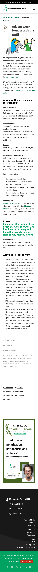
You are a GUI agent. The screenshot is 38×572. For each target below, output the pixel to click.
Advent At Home (18, 355)
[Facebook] (8, 567)
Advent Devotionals (18, 358)
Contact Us (30, 2)
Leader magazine (12, 77)
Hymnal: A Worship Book (12, 203)
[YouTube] (30, 567)
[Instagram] (17, 567)
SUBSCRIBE (26, 561)
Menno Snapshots (10, 350)
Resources (31, 535)
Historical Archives (15, 2)
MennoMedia (8, 364)
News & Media (29, 520)
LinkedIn (20, 396)
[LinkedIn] (21, 567)
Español (7, 2)
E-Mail (7, 399)
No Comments (8, 345)
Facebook (8, 388)
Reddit (8, 392)
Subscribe (31, 525)
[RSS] (26, 567)
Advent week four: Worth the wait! (23, 30)
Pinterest (19, 392)
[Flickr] (12, 567)
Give (33, 539)
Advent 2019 (7, 355)
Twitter (20, 388)
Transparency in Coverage (25, 547)
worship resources (10, 367)
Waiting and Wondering (22, 364)
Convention (23, 2)
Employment (30, 545)
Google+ (9, 396)
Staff (33, 542)
